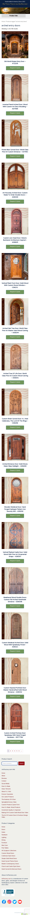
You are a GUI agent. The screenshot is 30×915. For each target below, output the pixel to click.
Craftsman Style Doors (8, 856)
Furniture (4, 842)
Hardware (4, 835)
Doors (3, 829)
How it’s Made (6, 786)
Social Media (5, 783)
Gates (3, 832)
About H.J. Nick (6, 791)
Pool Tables (5, 848)
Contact (4, 781)
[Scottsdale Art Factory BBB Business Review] (8, 892)
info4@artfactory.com (19, 912)
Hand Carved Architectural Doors (11, 869)
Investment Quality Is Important (11, 810)
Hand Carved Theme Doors (10, 861)
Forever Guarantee (7, 794)
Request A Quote (15, 68)
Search (21, 763)
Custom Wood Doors (8, 853)
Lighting (4, 837)
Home (3, 21)
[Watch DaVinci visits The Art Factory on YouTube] (15, 4)
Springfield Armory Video (9, 802)
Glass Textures (6, 789)
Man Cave (5, 845)
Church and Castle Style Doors (11, 866)
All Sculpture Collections (9, 850)
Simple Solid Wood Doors (9, 858)
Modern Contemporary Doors (10, 863)
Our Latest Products (8, 797)
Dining (3, 840)
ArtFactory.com (6, 878)
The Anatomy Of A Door (9, 799)
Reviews (4, 778)
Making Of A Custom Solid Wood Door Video (15, 812)
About (3, 775)
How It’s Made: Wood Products (11, 807)
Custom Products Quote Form (11, 804)
